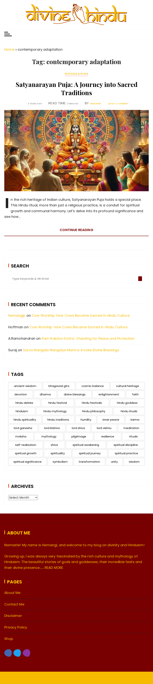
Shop (8, 638)
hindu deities (24, 403)
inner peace (111, 420)
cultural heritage (127, 386)
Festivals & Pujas (76, 73)
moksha (20, 436)
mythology (48, 436)
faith (135, 394)
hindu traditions (58, 420)
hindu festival (57, 403)
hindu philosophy (93, 411)
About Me (12, 592)
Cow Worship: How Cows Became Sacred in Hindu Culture (81, 315)
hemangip (95, 104)
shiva (54, 445)
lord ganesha (23, 428)
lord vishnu (104, 428)
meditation (131, 428)
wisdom (134, 462)
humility (86, 420)
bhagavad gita (59, 386)
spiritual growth (25, 453)
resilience (107, 436)
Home (9, 49)
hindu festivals (92, 403)
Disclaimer (13, 615)
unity (114, 462)
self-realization (25, 445)
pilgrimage (78, 436)
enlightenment (109, 394)
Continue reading (76, 230)
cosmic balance (93, 386)
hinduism (22, 411)
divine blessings (74, 394)
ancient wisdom (25, 386)
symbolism (60, 462)
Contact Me (14, 604)
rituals (133, 436)
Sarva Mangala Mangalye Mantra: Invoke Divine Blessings (71, 350)
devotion (20, 394)
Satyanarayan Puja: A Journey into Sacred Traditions (77, 88)
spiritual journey (90, 453)
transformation (89, 462)
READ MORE (54, 567)
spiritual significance (27, 462)
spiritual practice (126, 453)
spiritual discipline (126, 445)
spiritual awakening (86, 445)
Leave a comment (118, 104)
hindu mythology (55, 411)
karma (135, 420)
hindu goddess (127, 403)
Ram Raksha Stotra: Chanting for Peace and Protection (88, 338)
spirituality (58, 453)
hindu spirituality (25, 420)
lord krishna (52, 428)
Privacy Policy (15, 627)
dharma (45, 394)
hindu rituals (129, 411)
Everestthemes (47, 678)
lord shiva (78, 428)
